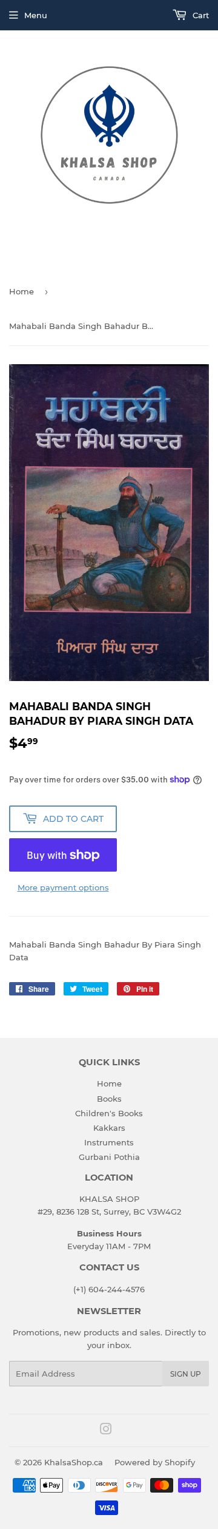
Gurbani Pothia (109, 1157)
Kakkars (109, 1128)
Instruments (109, 1142)
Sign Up (185, 1373)
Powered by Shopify (154, 1462)
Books (109, 1099)
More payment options (63, 887)
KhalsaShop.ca (73, 1462)
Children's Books (109, 1113)
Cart (199, 15)
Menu (35, 15)
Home (21, 291)
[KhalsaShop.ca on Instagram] (106, 1431)
